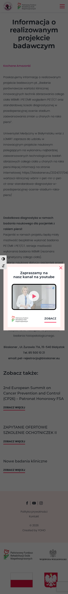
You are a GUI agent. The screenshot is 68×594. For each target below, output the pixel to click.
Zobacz (50, 318)
